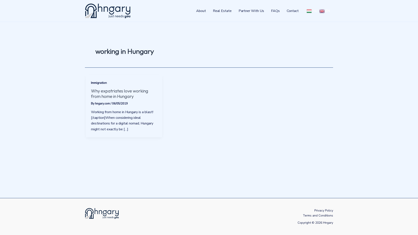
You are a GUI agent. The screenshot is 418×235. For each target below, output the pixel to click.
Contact (293, 10)
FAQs (275, 10)
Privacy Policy (323, 210)
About (201, 10)
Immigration (99, 83)
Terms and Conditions (318, 215)
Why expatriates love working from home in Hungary (119, 93)
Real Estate (222, 10)
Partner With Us (251, 10)
